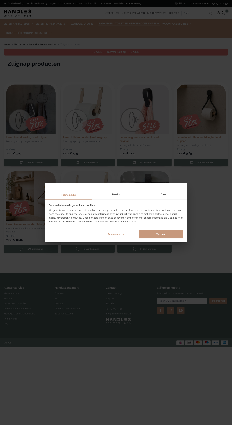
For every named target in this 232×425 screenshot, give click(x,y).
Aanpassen (113, 234)
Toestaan (161, 234)
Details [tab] (116, 194)
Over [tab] (163, 194)
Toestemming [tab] (68, 194)
